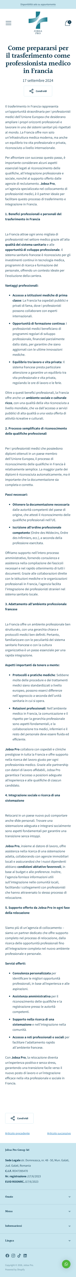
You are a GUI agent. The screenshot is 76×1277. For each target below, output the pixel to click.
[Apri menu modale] (8, 23)
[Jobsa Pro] (38, 23)
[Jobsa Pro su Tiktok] (19, 1256)
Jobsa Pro (28, 1265)
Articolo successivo (59, 1133)
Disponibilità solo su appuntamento (38, 4)
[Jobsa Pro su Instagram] (13, 1256)
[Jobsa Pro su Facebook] (7, 1256)
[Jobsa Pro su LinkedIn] (25, 1256)
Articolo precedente (17, 1133)
